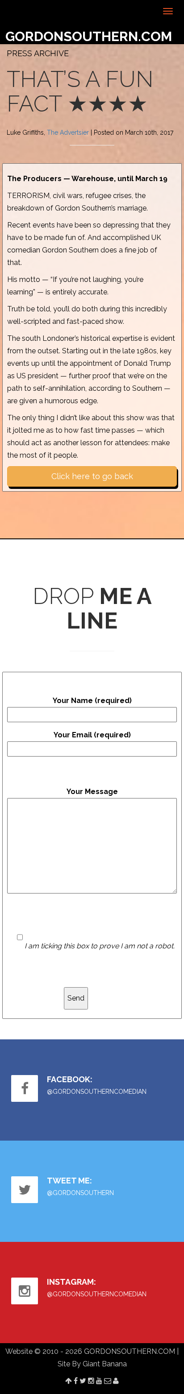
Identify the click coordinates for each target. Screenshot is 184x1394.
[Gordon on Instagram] (91, 1381)
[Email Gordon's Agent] (107, 1381)
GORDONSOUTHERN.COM (88, 36)
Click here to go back (92, 476)
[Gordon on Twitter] (82, 1381)
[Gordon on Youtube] (99, 1381)
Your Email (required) (92, 735)
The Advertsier (68, 132)
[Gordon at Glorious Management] (116, 1381)
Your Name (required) (92, 700)
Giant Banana (105, 1364)
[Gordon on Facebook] (76, 1381)
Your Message (92, 791)
